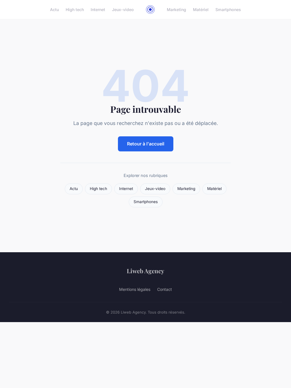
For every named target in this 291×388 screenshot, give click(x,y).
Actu (54, 9)
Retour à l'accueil (145, 144)
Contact (164, 289)
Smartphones (228, 9)
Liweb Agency (145, 271)
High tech (75, 9)
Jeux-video (123, 9)
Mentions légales (134, 289)
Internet (98, 9)
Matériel (201, 9)
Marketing (176, 9)
